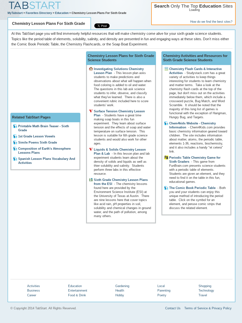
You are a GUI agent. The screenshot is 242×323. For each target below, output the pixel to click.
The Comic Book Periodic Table (192, 188)
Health (119, 290)
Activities (33, 286)
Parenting (163, 290)
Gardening (122, 286)
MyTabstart (15, 13)
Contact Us (173, 308)
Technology (206, 290)
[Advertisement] (45, 80)
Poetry (161, 295)
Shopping (205, 286)
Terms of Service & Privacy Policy (208, 308)
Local (161, 286)
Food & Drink (77, 295)
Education (62, 13)
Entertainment (77, 290)
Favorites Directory (39, 13)
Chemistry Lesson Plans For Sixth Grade (48, 24)
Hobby (119, 295)
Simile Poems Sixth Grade (37, 142)
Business (33, 290)
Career (31, 295)
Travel (203, 295)
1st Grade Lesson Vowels (36, 136)
